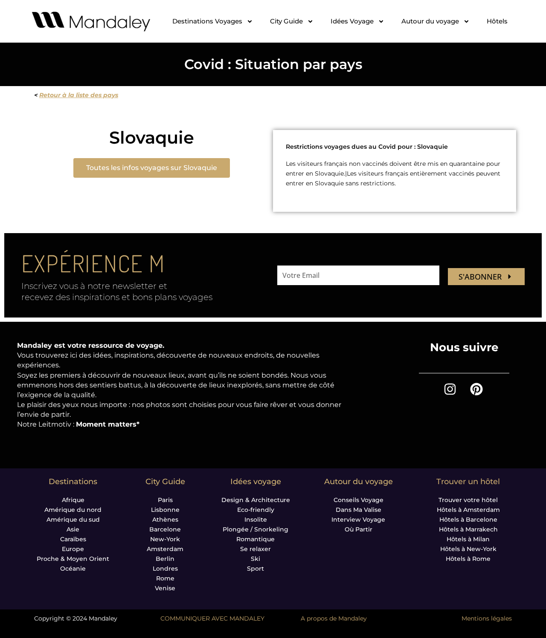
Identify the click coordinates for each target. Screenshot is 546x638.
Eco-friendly (255, 510)
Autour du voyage (430, 21)
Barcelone (165, 529)
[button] (151, 168)
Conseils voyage (358, 500)
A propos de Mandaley (334, 618)
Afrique (73, 500)
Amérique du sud (73, 519)
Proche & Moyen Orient (73, 559)
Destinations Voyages (207, 21)
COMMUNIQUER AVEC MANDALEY (212, 618)
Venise (165, 588)
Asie (73, 529)
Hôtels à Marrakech (468, 529)
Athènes (165, 519)
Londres (165, 568)
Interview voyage (358, 519)
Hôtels (497, 21)
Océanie (73, 568)
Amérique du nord (73, 510)
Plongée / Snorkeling (255, 529)
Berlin (165, 559)
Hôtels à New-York (468, 549)
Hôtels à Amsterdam (468, 510)
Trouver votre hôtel (468, 500)
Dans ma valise (358, 510)
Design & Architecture (255, 500)
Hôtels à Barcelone (468, 519)
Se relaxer (255, 549)
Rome (165, 578)
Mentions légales (487, 618)
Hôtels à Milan (468, 539)
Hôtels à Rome (468, 559)
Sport (255, 568)
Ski (255, 559)
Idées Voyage (352, 21)
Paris (165, 500)
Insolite (255, 519)
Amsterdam (165, 549)
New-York (165, 539)
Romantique (255, 539)
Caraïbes (73, 539)
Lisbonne (165, 510)
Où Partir (358, 529)
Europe (73, 549)
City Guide (286, 21)
